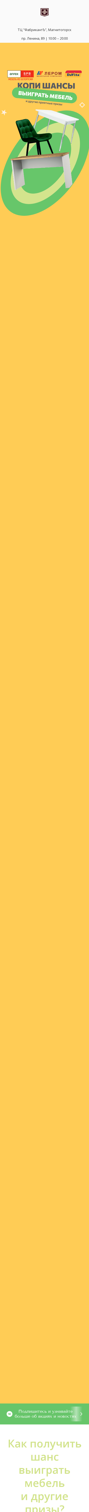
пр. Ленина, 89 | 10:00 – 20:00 (44, 38)
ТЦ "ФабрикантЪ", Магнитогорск (44, 30)
